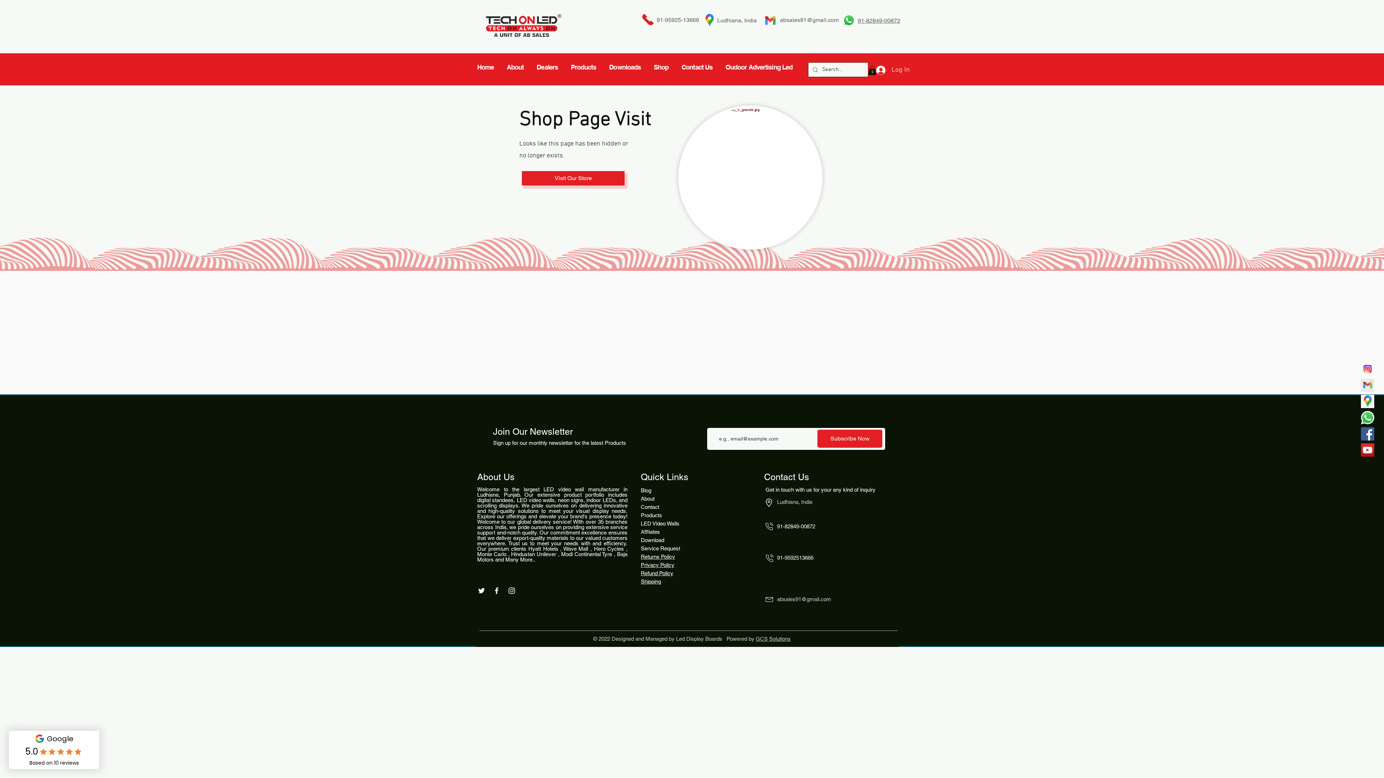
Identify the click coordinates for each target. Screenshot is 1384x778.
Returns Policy (658, 557)
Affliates (650, 532)
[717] (1367, 369)
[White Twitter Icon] (481, 590)
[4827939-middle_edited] (1367, 401)
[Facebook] (1367, 434)
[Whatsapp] (1367, 417)
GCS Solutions (773, 639)
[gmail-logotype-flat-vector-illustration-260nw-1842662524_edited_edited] (1367, 385)
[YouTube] (1367, 450)
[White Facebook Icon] (496, 590)
